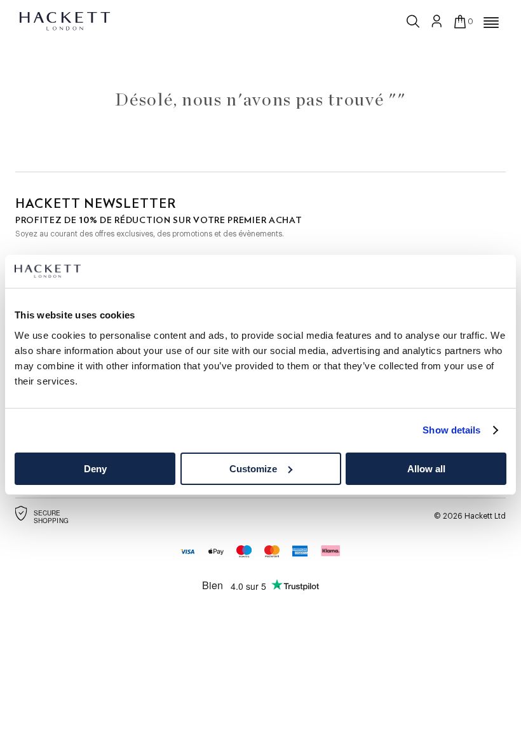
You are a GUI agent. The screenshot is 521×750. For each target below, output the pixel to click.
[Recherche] (414, 18)
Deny (95, 468)
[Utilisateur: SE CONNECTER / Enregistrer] (437, 21)
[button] (491, 23)
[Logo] (66, 20)
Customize (253, 468)
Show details (451, 430)
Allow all (426, 468)
